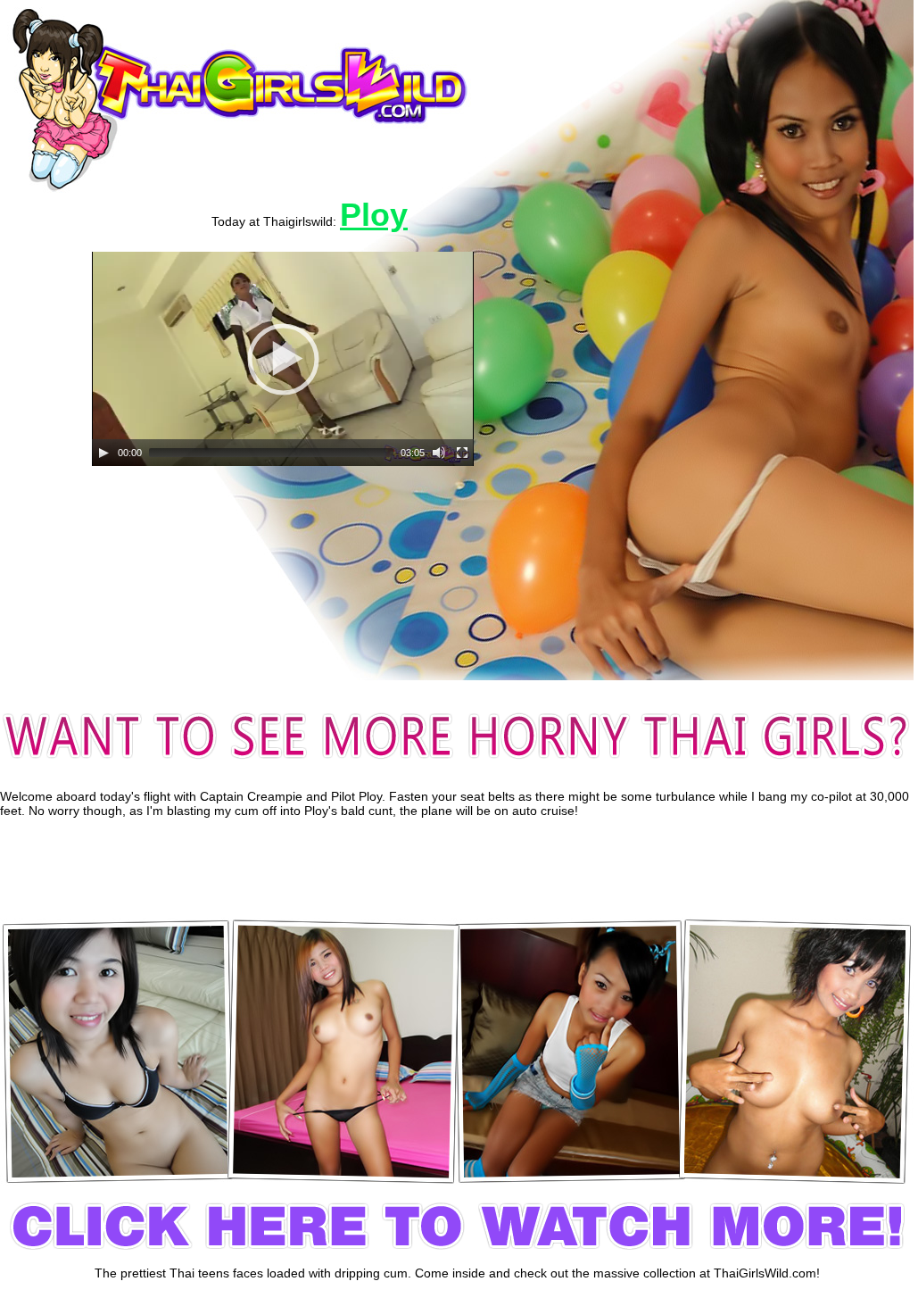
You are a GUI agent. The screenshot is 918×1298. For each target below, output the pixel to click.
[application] (283, 359)
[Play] (103, 452)
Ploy (374, 214)
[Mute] (439, 452)
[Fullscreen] (462, 452)
